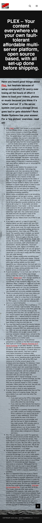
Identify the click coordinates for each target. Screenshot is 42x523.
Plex (4, 85)
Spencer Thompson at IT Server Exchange (22, 344)
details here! (18, 277)
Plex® (11, 128)
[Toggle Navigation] (36, 6)
